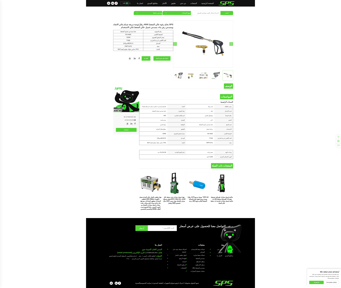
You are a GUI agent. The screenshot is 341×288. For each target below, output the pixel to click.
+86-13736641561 (129, 117)
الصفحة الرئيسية (207, 3)
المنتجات (193, 3)
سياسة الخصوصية (145, 283)
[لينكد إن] (112, 3)
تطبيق (173, 3)
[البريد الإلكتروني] (338, 145)
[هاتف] (338, 137)
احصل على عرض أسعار (162, 58)
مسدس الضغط (200, 258)
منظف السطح (200, 261)
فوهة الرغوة (182, 258)
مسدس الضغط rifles (198, 268)
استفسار (126, 129)
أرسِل (141, 228)
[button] (175, 44)
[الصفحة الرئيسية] (226, 3)
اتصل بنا (140, 3)
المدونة (137, 283)
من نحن (183, 3)
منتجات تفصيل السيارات (197, 271)
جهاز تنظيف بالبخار (180, 255)
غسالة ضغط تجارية (199, 255)
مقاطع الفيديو (153, 3)
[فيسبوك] (116, 3)
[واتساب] (338, 141)
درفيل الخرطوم (200, 265)
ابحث (227, 13)
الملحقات (183, 268)
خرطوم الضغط (181, 265)
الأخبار (164, 3)
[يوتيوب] (108, 3)
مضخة (184, 261)
